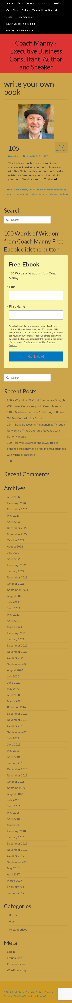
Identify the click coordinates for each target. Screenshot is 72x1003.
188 (9, 460)
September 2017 (17, 862)
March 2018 (14, 825)
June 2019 (13, 744)
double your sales (45, 190)
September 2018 (17, 787)
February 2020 (16, 707)
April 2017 (13, 874)
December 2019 (17, 713)
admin (16, 156)
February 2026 (16, 503)
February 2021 (16, 633)
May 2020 (13, 688)
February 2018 (16, 831)
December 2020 (17, 645)
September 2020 (17, 664)
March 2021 (14, 627)
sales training (60, 190)
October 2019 (15, 726)
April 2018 (13, 818)
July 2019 (13, 738)
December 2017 (17, 843)
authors (31, 190)
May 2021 (13, 614)
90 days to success (18, 190)
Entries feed (14, 957)
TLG (38, 156)
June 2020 (13, 682)
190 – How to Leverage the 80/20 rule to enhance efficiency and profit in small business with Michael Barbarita (36, 448)
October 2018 (15, 781)
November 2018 (17, 775)
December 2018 (17, 769)
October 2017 (15, 855)
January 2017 (15, 893)
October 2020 (15, 657)
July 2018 (13, 800)
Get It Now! (36, 356)
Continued (50, 179)
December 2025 (17, 509)
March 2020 (14, 701)
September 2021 (17, 589)
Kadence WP (40, 996)
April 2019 (13, 756)
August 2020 (15, 670)
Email (13, 286)
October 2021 (15, 583)
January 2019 (15, 763)
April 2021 (13, 620)
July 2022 (13, 552)
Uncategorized (18, 929)
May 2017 (13, 868)
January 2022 (15, 571)
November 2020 (17, 651)
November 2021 (17, 577)
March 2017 (14, 880)
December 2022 (17, 528)
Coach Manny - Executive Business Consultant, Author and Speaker (36, 55)
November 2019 (17, 719)
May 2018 (13, 812)
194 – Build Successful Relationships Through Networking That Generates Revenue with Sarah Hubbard (36, 430)
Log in (11, 951)
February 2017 (16, 886)
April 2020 (13, 695)
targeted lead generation (18, 194)
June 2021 (13, 608)
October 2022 (15, 540)
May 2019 (13, 750)
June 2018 (13, 806)
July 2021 (13, 602)
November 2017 (17, 849)
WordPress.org (16, 970)
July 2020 (13, 676)
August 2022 (15, 546)
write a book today (39, 194)
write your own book (58, 194)
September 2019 (17, 732)
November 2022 (17, 534)
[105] (36, 121)
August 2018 (15, 794)
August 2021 (15, 596)
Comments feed (17, 964)
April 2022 (13, 558)
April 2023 (13, 521)
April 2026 (13, 497)
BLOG (13, 915)
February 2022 (16, 565)
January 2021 (15, 639)
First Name (17, 306)
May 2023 (13, 515)
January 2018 (15, 837)
